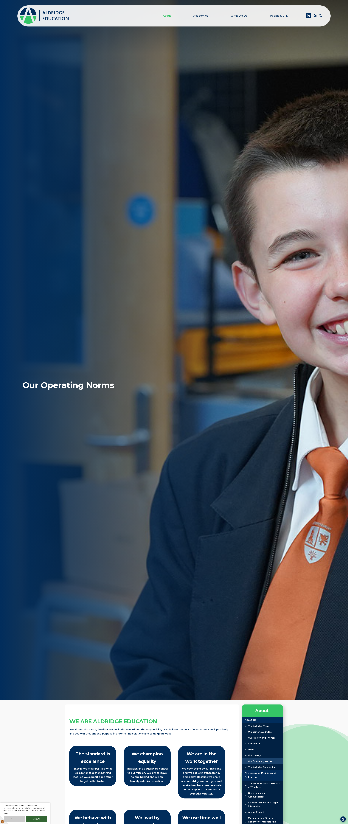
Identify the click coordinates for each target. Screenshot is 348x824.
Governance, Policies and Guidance (260, 775)
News (251, 749)
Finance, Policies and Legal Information (263, 804)
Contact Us (254, 743)
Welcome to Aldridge (260, 732)
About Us (250, 719)
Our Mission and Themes (261, 738)
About (167, 15)
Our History (254, 755)
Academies (200, 15)
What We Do (239, 15)
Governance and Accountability (257, 795)
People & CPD (279, 15)
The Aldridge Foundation (262, 767)
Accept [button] (36, 819)
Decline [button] (14, 818)
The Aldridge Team (258, 726)
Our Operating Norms (260, 761)
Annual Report (256, 812)
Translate (315, 17)
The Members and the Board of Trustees (264, 785)
